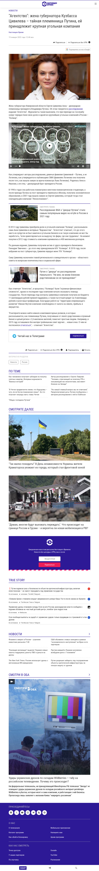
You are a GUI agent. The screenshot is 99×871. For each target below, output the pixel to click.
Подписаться (78, 336)
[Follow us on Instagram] (27, 812)
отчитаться (25, 325)
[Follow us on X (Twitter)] (16, 812)
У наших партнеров (16, 855)
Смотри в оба (19, 675)
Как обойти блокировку (18, 837)
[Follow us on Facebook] (11, 812)
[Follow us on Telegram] (33, 812)
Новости (13, 10)
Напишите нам (56, 832)
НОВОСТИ (15, 634)
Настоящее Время (16, 32)
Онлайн (54, 850)
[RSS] (39, 812)
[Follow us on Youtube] (22, 812)
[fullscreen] (87, 166)
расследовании (76, 109)
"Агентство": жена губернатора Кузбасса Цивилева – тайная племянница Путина (51, 126)
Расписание (55, 859)
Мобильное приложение (60, 828)
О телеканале (14, 828)
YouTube (54, 855)
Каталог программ (16, 832)
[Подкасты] (44, 812)
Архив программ (57, 837)
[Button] (59, 42)
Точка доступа (14, 850)
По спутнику (14, 859)
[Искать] (76, 868)
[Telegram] (49, 868)
